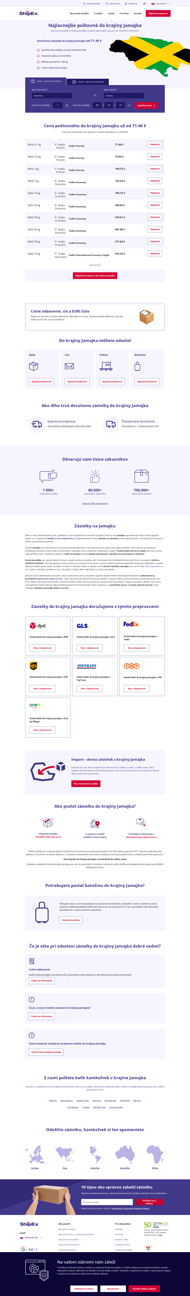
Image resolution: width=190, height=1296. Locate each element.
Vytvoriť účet (114, 3)
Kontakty (119, 1229)
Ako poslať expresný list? (69, 1244)
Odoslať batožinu (71, 920)
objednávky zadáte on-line (49, 578)
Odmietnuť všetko (83, 1288)
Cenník (111, 13)
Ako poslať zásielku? (67, 1229)
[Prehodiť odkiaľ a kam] (95, 95)
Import (91, 82)
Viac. (160, 1235)
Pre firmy (124, 13)
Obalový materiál (122, 1244)
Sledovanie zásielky (123, 1250)
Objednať (155, 144)
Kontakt (138, 13)
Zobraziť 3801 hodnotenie (95, 503)
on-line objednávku (64, 538)
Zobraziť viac (95, 265)
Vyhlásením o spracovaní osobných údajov (130, 1208)
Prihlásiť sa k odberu (149, 1202)
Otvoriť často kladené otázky (46, 1052)
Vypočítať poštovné (41, 381)
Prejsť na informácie (41, 980)
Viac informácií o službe (86, 783)
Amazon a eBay (121, 1239)
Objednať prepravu (158, 13)
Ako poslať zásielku (79, 13)
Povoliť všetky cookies (144, 1288)
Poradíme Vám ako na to (48, 836)
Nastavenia (113, 1288)
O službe (98, 13)
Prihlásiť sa (132, 3)
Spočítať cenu (145, 105)
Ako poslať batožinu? (67, 1250)
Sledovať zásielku (93, 3)
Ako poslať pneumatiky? (68, 1239)
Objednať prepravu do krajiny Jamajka (95, 275)
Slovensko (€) (161, 3)
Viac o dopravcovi (43, 648)
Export (48, 81)
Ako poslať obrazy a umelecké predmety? (76, 1234)
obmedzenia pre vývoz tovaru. (141, 837)
